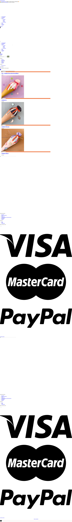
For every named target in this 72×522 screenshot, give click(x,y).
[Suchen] (8, 56)
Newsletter (6, 2)
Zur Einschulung (4, 16)
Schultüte (4, 19)
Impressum (3, 214)
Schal (3, 20)
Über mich (3, 24)
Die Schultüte (3, 17)
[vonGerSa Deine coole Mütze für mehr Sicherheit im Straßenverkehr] (8, 15)
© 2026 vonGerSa (2, 336)
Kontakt (2, 219)
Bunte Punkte (3, 65)
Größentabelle (3, 223)
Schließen (1, 54)
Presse (2, 23)
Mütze (4, 46)
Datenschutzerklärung (4, 215)
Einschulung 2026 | (3, 1)
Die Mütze (3, 44)
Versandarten (3, 216)
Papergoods (4, 48)
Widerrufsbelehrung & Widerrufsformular (6, 217)
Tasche (4, 21)
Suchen (1, 55)
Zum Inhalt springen (2, 0)
